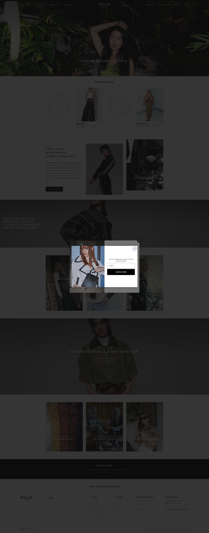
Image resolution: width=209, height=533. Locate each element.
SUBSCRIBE (121, 272)
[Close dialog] (135, 249)
